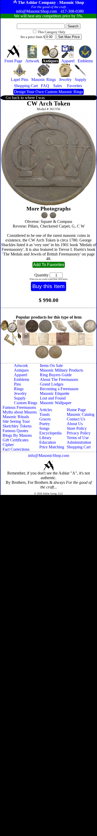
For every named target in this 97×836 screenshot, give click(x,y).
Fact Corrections (16, 449)
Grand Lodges (51, 384)
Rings (19, 389)
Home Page (76, 410)
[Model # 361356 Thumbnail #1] (44, 215)
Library (45, 437)
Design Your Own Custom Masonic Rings (48, 91)
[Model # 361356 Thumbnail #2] (53, 215)
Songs (44, 428)
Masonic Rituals (16, 417)
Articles (45, 410)
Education (47, 442)
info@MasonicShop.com (48, 455)
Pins (17, 384)
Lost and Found (53, 398)
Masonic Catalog (80, 414)
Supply (20, 398)
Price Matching (51, 447)
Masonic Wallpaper (55, 403)
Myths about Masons (20, 412)
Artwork (21, 365)
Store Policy (77, 428)
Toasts (44, 414)
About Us (75, 423)
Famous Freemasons (19, 407)
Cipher (8, 444)
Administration (79, 442)
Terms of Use (78, 437)
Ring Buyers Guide (56, 375)
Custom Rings (25, 403)
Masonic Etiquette (54, 393)
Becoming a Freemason (59, 389)
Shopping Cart (79, 447)
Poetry (44, 423)
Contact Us (76, 419)
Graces (45, 419)
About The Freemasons (59, 379)
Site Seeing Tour (16, 421)
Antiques (21, 370)
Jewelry (20, 393)
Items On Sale (51, 365)
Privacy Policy (79, 433)
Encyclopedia (50, 433)
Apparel (20, 375)
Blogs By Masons (17, 435)
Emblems (21, 379)
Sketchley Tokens (17, 426)
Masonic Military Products (61, 370)
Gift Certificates (15, 440)
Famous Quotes (15, 430)
